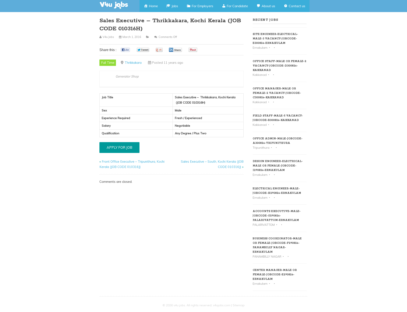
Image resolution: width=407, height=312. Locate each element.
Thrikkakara (133, 63)
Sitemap (239, 305)
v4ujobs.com (221, 305)
